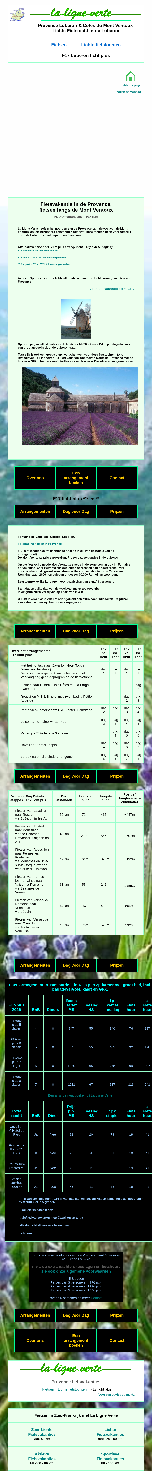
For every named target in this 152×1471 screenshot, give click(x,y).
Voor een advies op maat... (116, 1394)
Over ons (35, 477)
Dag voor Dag (76, 511)
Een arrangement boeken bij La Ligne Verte (80, 1095)
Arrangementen (35, 511)
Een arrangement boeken (76, 478)
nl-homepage (131, 85)
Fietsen (59, 44)
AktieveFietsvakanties (42, 1456)
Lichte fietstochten (101, 44)
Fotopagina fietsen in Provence (40, 543)
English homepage (127, 91)
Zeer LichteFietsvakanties (42, 1432)
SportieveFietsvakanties (110, 1456)
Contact (117, 477)
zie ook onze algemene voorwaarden (76, 1271)
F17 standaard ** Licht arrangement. (38, 250)
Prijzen (117, 511)
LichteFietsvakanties (110, 1432)
